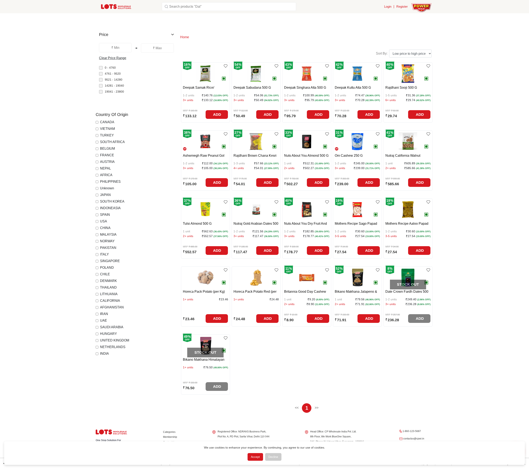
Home (184, 37)
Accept (255, 456)
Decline (273, 456)
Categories (169, 432)
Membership (170, 437)
